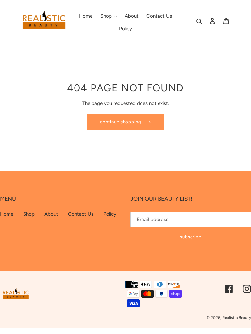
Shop (29, 214)
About (51, 214)
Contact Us (80, 214)
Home (6, 214)
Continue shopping (121, 121)
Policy (109, 214)
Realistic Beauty (236, 317)
